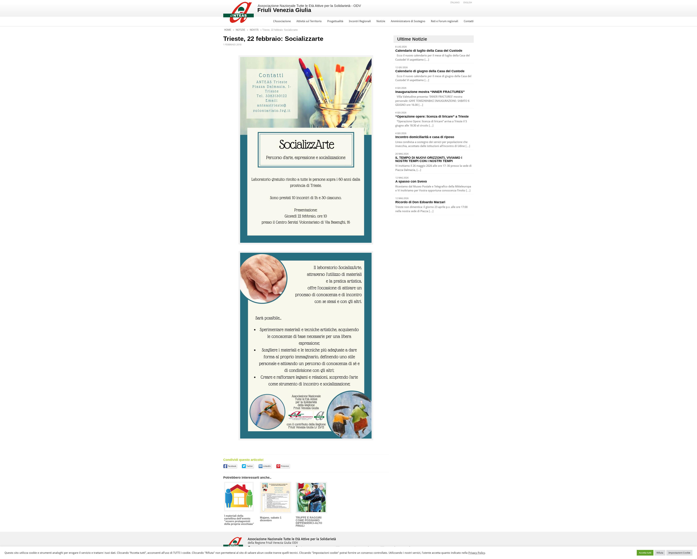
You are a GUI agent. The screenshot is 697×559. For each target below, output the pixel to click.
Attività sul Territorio (309, 21)
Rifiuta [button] (660, 552)
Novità (254, 29)
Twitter (249, 466)
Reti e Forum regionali (444, 21)
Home (227, 29)
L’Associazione (282, 21)
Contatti (469, 21)
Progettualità (335, 21)
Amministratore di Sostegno (408, 21)
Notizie (380, 21)
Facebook (232, 466)
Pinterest (285, 466)
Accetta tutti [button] (645, 552)
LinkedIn (267, 466)
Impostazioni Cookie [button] (679, 552)
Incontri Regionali (360, 21)
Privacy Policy (476, 552)
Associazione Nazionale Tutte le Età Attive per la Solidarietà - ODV (309, 8)
